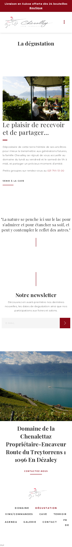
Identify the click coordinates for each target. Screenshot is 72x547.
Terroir (60, 514)
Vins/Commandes (19, 514)
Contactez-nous (36, 471)
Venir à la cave (13, 181)
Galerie (29, 522)
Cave (43, 514)
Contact (49, 522)
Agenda (11, 522)
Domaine (22, 508)
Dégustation (46, 508)
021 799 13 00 (55, 170)
